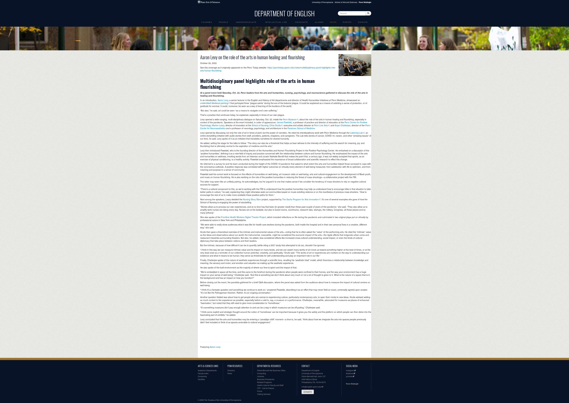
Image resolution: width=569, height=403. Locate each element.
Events (347, 22)
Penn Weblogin (352, 383)
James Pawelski (284, 122)
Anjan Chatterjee (342, 125)
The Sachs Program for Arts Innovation (300, 199)
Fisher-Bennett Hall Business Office (271, 370)
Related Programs (264, 382)
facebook (349, 373)
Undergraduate (246, 22)
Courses (206, 22)
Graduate (301, 22)
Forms (259, 391)
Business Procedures (265, 379)
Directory (231, 370)
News (333, 22)
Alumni (319, 22)
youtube (349, 376)
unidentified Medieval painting (214, 103)
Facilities (201, 379)
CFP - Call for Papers (265, 388)
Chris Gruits (275, 125)
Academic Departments (207, 370)
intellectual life (276, 22)
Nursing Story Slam (252, 199)
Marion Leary (218, 125)
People (223, 22)
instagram (350, 370)
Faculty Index (203, 373)
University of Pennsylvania (322, 2)
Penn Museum (290, 119)
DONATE (307, 391)
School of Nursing (260, 125)
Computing (202, 376)
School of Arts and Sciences (346, 2)
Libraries (260, 376)
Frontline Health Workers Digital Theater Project (243, 217)
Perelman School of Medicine (301, 128)
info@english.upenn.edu (311, 386)
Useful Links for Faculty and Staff (270, 385)
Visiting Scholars (264, 394)
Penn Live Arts (321, 125)
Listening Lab (356, 132)
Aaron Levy (223, 100)
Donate (363, 22)
